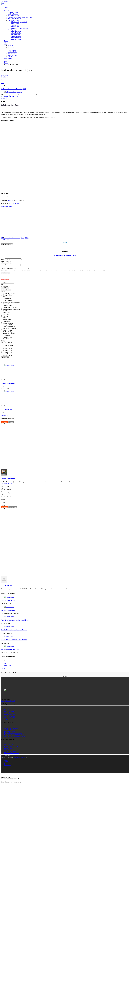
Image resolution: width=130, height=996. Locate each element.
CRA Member (7, 298)
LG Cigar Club (6, 409)
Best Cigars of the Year (14, 18)
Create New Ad (12, 55)
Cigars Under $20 (16, 36)
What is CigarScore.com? (11, 745)
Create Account (12, 50)
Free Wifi (5, 316)
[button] (6, 483)
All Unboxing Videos (14, 15)
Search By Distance (6, 342)
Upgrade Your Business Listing (13, 733)
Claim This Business (6, 244)
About (6, 44)
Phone (2, 265)
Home (6, 61)
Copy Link (23, 89)
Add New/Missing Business (12, 730)
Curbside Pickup (7, 300)
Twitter (8, 89)
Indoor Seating (7, 319)
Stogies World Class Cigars (10, 649)
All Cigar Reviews (13, 14)
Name (3, 259)
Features (3, 291)
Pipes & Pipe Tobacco (9, 333)
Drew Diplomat (7, 305)
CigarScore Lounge (8, 383)
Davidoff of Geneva (8, 610)
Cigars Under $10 (16, 33)
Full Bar (5, 318)
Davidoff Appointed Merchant (11, 302)
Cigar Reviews (8, 11)
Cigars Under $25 (16, 37)
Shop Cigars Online (9, 717)
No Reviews (4, 75)
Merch (6, 41)
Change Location (5, 782)
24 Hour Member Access (10, 293)
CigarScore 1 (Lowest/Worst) (19, 28)
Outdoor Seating (7, 332)
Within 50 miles (7, 355)
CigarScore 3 (15, 25)
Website (65, 242)
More (2, 340)
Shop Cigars (7, 42)
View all (3, 668)
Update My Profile (9, 714)
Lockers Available (8, 323)
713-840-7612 (5, 239)
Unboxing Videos (9, 711)
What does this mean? (7, 206)
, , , (14, 238)
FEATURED (4, 422)
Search (5, 288)
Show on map (4, 80)
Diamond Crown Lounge (10, 304)
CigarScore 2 (15, 26)
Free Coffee (6, 314)
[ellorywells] (4, 475)
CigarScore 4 (15, 23)
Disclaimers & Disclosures (11, 753)
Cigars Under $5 (16, 31)
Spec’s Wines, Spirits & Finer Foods (14, 630)
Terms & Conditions (10, 751)
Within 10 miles (7, 348)
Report (2, 83)
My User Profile (12, 52)
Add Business (8, 58)
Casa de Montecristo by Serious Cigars (15, 620)
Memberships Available (9, 328)
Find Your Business (9, 731)
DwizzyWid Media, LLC (8, 701)
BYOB (5, 296)
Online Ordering (7, 330)
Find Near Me (5, 279)
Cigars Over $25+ (16, 39)
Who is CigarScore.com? (11, 746)
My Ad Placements (13, 53)
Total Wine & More (8, 600)
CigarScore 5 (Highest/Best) (19, 22)
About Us (10, 45)
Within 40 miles (7, 354)
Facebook (3, 89)
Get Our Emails (8, 713)
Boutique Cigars (7, 295)
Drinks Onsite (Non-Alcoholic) (11, 309)
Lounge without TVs (9, 326)
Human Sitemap (8, 748)
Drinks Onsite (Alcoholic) (10, 307)
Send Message (5, 273)
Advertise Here (5, 98)
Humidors (11, 422)
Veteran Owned (7, 337)
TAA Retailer (6, 335)
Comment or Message (7, 268)
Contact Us (11, 47)
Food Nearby (6, 311)
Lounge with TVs (8, 325)
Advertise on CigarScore (11, 728)
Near (2, 284)
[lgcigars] (4, 582)
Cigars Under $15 (16, 34)
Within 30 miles (7, 352)
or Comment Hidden (6, 263)
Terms (6, 761)
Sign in (10, 56)
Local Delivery (7, 321)
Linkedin (13, 89)
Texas (6, 7)
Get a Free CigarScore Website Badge (14, 736)
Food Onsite (6, 312)
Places (6, 63)
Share (2, 87)
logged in (10, 200)
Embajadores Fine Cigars (65, 255)
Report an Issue (4, 415)
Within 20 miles (7, 350)
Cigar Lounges (5, 77)
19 (5, 663)
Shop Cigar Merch (9, 716)
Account (6, 49)
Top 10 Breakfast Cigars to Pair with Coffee (20, 17)
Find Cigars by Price (13, 30)
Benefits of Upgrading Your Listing (14, 734)
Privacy (6, 763)
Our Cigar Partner (13, 12)
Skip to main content (6, 1)
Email (18, 89)
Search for (3, 281)
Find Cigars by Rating (14, 20)
